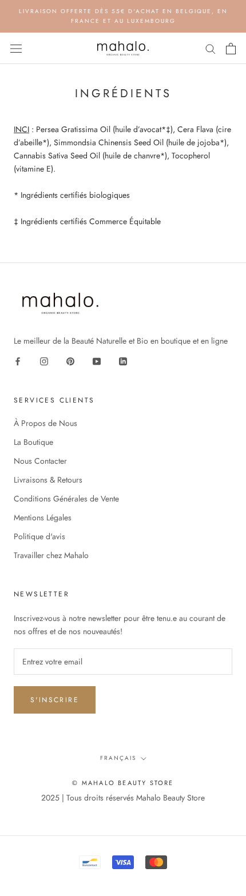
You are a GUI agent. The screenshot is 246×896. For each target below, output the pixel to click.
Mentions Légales (43, 517)
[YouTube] (97, 360)
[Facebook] (18, 360)
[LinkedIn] (123, 360)
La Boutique (33, 442)
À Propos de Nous (45, 423)
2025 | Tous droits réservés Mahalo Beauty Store (123, 797)
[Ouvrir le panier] (231, 48)
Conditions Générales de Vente (66, 498)
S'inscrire (54, 700)
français (118, 758)
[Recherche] (210, 48)
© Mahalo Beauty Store (122, 782)
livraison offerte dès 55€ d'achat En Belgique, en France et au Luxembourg (123, 16)
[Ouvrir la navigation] (16, 48)
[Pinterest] (70, 360)
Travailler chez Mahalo (51, 555)
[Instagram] (44, 360)
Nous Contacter (40, 461)
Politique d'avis (39, 536)
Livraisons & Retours (48, 479)
